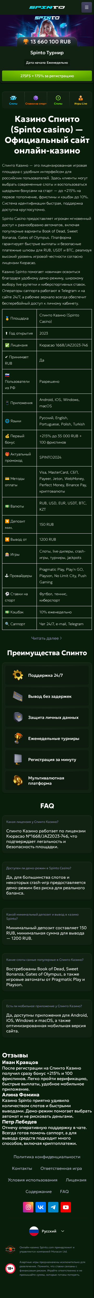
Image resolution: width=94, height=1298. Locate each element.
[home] (47, 7)
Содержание (39, 1191)
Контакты (22, 1168)
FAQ (64, 1191)
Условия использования (32, 1179)
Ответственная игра (61, 1168)
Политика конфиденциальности (47, 1156)
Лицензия (76, 1179)
